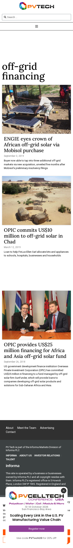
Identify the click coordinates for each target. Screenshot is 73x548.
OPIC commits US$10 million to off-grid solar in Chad (33, 236)
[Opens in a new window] (12, 465)
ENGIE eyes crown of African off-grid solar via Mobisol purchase (32, 144)
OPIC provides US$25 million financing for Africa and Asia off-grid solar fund (35, 350)
